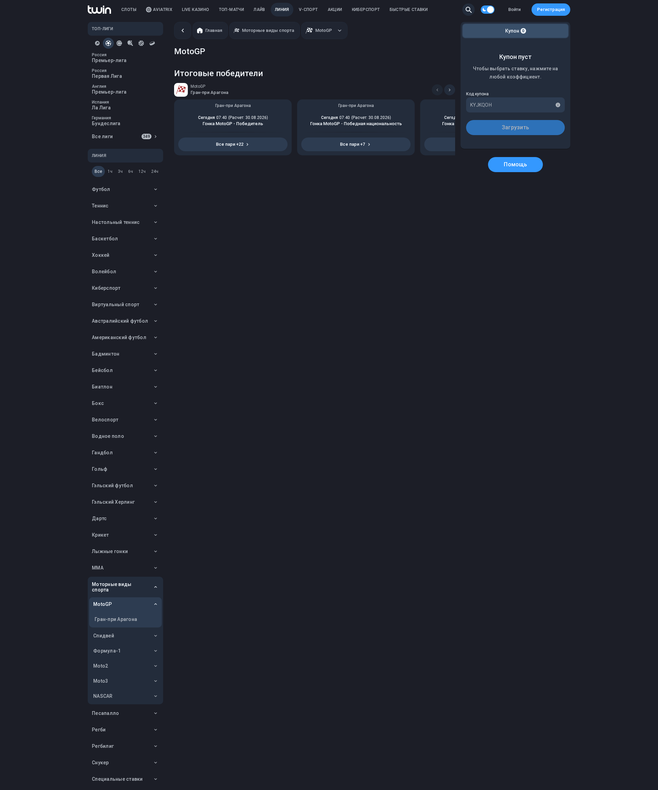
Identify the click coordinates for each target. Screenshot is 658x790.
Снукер (100, 762)
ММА (97, 568)
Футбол (101, 189)
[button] (468, 9)
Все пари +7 (352, 144)
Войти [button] (514, 9)
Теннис (100, 205)
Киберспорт (106, 288)
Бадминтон (105, 354)
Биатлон (102, 387)
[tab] (97, 43)
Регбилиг (103, 746)
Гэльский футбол (112, 485)
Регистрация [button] (551, 9)
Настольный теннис (115, 222)
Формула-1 (107, 651)
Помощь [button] (515, 164)
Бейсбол (102, 370)
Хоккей (101, 255)
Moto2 (100, 666)
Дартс (99, 518)
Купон (515, 31)
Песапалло (105, 713)
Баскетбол (105, 238)
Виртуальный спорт (115, 304)
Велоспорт (105, 419)
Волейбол (104, 271)
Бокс (98, 403)
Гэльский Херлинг (113, 502)
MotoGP (102, 604)
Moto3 (100, 681)
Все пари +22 (229, 144)
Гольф (99, 469)
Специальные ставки (117, 779)
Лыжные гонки (110, 551)
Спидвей (103, 635)
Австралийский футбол (120, 321)
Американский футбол (119, 337)
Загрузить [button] (515, 127)
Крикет (100, 535)
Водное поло (108, 436)
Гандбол (102, 452)
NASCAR (103, 696)
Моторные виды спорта (111, 587)
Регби (99, 729)
